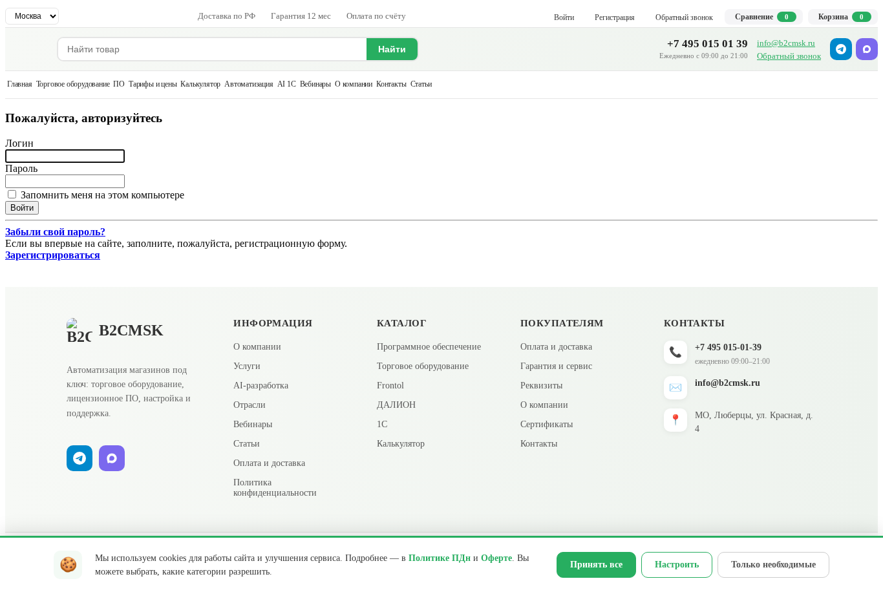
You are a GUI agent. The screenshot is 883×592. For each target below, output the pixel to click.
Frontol (390, 385)
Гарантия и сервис (556, 366)
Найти (392, 49)
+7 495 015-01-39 (728, 347)
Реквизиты (541, 385)
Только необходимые (773, 564)
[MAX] (867, 49)
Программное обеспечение (429, 347)
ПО (119, 84)
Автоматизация (248, 84)
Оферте (496, 558)
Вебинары (315, 84)
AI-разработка (260, 385)
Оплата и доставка (269, 463)
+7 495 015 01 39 (707, 43)
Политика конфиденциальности (275, 488)
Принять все (596, 564)
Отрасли (249, 405)
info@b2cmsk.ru (786, 43)
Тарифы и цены (152, 84)
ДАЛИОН (396, 405)
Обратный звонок (789, 56)
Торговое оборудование (73, 84)
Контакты (391, 84)
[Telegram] (841, 49)
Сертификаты (546, 424)
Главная (19, 84)
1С (382, 424)
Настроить (677, 564)
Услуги (247, 366)
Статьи (421, 84)
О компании (353, 84)
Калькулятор (200, 84)
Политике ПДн (440, 558)
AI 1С (286, 84)
